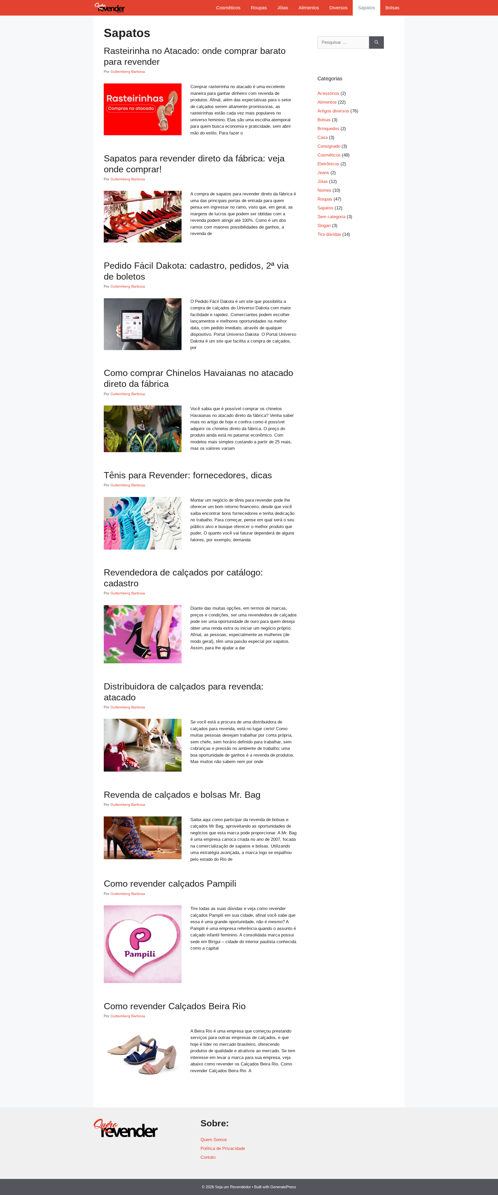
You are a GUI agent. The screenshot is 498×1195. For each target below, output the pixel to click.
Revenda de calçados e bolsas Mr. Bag (182, 794)
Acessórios (328, 93)
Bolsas (392, 7)
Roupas (259, 7)
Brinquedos (328, 128)
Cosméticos (228, 7)
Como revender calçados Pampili (170, 883)
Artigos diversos (333, 111)
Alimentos (309, 7)
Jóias (282, 7)
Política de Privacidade (222, 1148)
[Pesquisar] (376, 42)
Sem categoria (331, 216)
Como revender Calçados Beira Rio (175, 1006)
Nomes (324, 190)
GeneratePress (283, 1187)
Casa (322, 137)
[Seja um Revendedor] (109, 8)
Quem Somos (213, 1139)
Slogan (324, 225)
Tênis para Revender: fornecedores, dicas (188, 475)
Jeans (323, 172)
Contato (208, 1157)
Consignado (328, 146)
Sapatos (366, 7)
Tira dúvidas (329, 234)
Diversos (338, 7)
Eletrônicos (328, 163)
